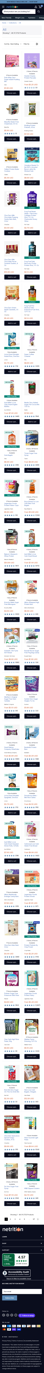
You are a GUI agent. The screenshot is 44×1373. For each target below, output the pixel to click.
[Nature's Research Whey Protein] (12, 536)
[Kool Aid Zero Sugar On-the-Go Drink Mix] (12, 1072)
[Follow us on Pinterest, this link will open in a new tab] (11, 1315)
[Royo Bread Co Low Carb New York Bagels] (32, 486)
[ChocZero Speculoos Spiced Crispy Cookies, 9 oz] (12, 1123)
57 (34, 1219)
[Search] (38, 11)
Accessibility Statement (31, 1341)
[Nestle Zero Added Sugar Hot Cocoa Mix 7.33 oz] (32, 387)
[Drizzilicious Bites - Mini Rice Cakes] (32, 780)
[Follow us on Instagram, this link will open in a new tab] (7, 1315)
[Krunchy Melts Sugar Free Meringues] (12, 587)
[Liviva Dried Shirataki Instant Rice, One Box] (12, 339)
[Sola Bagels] (12, 437)
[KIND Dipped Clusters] (32, 1171)
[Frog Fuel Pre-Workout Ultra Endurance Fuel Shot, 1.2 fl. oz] (32, 293)
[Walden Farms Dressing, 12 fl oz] (32, 1026)
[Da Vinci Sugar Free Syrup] (12, 1171)
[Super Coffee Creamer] (32, 339)
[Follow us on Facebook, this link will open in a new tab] (3, 1315)
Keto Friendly (6, 18)
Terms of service (17, 1341)
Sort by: (11, 44)
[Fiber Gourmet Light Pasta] (32, 1123)
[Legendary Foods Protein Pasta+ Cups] (12, 486)
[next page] (37, 1219)
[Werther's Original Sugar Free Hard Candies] (12, 684)
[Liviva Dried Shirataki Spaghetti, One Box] (12, 780)
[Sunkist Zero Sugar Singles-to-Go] (32, 684)
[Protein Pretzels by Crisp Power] (32, 927)
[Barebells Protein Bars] (32, 732)
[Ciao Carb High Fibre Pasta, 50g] (12, 1026)
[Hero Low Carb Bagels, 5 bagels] (32, 1072)
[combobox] (18, 11)
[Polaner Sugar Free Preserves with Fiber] (12, 978)
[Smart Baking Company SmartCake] (12, 732)
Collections (13, 23)
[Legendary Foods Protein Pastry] (32, 978)
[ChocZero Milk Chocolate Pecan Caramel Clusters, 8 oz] (12, 249)
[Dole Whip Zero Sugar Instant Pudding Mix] (12, 61)
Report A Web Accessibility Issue (19, 1279)
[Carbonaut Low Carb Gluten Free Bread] (32, 828)
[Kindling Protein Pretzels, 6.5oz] (32, 109)
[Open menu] (3, 7)
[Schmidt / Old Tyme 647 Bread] (12, 635)
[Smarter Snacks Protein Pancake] (32, 61)
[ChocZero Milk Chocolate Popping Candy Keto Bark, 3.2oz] (12, 199)
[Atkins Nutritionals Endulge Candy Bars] (12, 877)
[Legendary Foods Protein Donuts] (32, 877)
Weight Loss (19, 18)
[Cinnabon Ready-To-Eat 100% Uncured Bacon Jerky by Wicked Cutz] (32, 155)
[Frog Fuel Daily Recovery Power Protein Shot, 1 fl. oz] (32, 249)
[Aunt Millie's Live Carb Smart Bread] (32, 536)
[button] (36, 7)
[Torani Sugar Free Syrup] (32, 437)
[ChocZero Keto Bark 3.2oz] (12, 927)
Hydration (31, 18)
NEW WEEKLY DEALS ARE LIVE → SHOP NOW (22, 2)
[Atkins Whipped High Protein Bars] (32, 587)
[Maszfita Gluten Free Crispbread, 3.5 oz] (12, 109)
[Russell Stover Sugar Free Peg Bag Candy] (32, 635)
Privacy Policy (6, 1341)
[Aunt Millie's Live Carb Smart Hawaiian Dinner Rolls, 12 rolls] (12, 828)
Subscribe (9, 1298)
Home (4, 23)
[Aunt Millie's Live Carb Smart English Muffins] (12, 387)
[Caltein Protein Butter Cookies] (12, 155)
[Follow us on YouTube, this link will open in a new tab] (15, 1315)
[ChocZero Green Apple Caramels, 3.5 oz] (12, 293)
